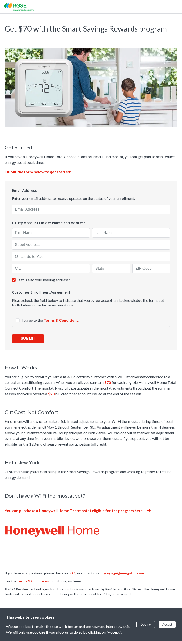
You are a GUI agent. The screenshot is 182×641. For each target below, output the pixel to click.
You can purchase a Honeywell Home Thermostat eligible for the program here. (74, 510)
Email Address (24, 190)
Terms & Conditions (61, 320)
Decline (146, 624)
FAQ (73, 573)
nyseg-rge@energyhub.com (122, 573)
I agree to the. (50, 320)
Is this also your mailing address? (44, 280)
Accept (167, 624)
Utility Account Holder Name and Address (49, 223)
